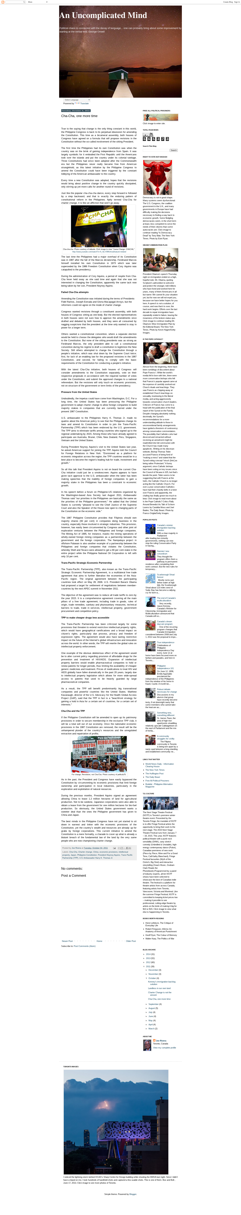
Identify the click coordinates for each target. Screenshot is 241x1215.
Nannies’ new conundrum (163, 552)
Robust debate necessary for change (167, 690)
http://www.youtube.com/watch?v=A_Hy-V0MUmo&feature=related (99, 252)
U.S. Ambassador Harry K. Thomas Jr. (96, 858)
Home (99, 941)
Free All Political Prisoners (157, 780)
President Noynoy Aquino (109, 855)
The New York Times (155, 770)
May (151, 1020)
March (152, 1028)
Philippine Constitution (87, 855)
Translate (84, 103)
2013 (148, 958)
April (151, 1024)
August (152, 1008)
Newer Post (67, 941)
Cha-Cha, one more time (159, 999)
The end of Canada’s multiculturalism (166, 599)
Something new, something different (165, 714)
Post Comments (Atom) (85, 946)
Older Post (131, 941)
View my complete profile (164, 1047)
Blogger (132, 1194)
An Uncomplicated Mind (103, 15)
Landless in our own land (159, 988)
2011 (148, 966)
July (151, 1012)
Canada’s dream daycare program (165, 622)
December (154, 970)
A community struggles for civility (165, 737)
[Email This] (119, 848)
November (154, 974)
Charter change (85, 852)
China (95, 852)
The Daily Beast (152, 777)
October (152, 978)
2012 (148, 962)
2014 (148, 954)
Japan (73, 855)
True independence (165, 642)
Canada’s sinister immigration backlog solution (166, 527)
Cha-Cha (73, 852)
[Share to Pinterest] (129, 848)
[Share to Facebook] (127, 848)
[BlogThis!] (121, 848)
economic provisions (109, 852)
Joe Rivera (161, 1040)
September (154, 1004)
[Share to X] (124, 848)
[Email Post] (114, 848)
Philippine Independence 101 (165, 667)
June (151, 1016)
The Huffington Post (154, 773)
